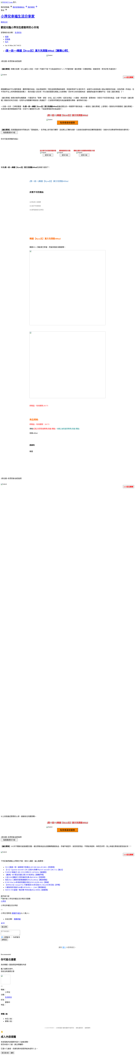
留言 (19, 913)
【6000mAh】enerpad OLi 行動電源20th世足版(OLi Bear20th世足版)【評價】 (33, 885)
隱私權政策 (79, 1028)
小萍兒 (3, 901)
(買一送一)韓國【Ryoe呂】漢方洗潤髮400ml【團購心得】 (37, 50)
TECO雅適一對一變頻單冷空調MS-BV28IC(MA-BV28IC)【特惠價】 (30, 867)
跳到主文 (4, 22)
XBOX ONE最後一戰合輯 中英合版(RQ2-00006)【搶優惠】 (27, 890)
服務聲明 (87, 1028)
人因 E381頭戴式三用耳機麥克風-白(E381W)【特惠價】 (25, 877)
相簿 (6, 37)
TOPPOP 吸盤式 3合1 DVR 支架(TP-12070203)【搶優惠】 (26, 872)
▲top (3, 923)
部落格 (7, 39)
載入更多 (4, 927)
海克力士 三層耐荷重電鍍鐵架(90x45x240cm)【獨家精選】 (26, 880)
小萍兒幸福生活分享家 (18, 16)
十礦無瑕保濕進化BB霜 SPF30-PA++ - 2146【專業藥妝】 (26, 887)
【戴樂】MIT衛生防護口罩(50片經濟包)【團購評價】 (25, 875)
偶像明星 (17, 919)
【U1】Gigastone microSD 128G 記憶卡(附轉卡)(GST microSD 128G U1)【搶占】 (34, 870)
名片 (6, 42)
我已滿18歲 (5, 1053)
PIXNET (51, 1028)
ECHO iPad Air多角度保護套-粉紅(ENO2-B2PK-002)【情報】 (27, 882)
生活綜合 (18, 32)
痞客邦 (14, 913)
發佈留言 (4, 940)
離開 (12, 1053)
